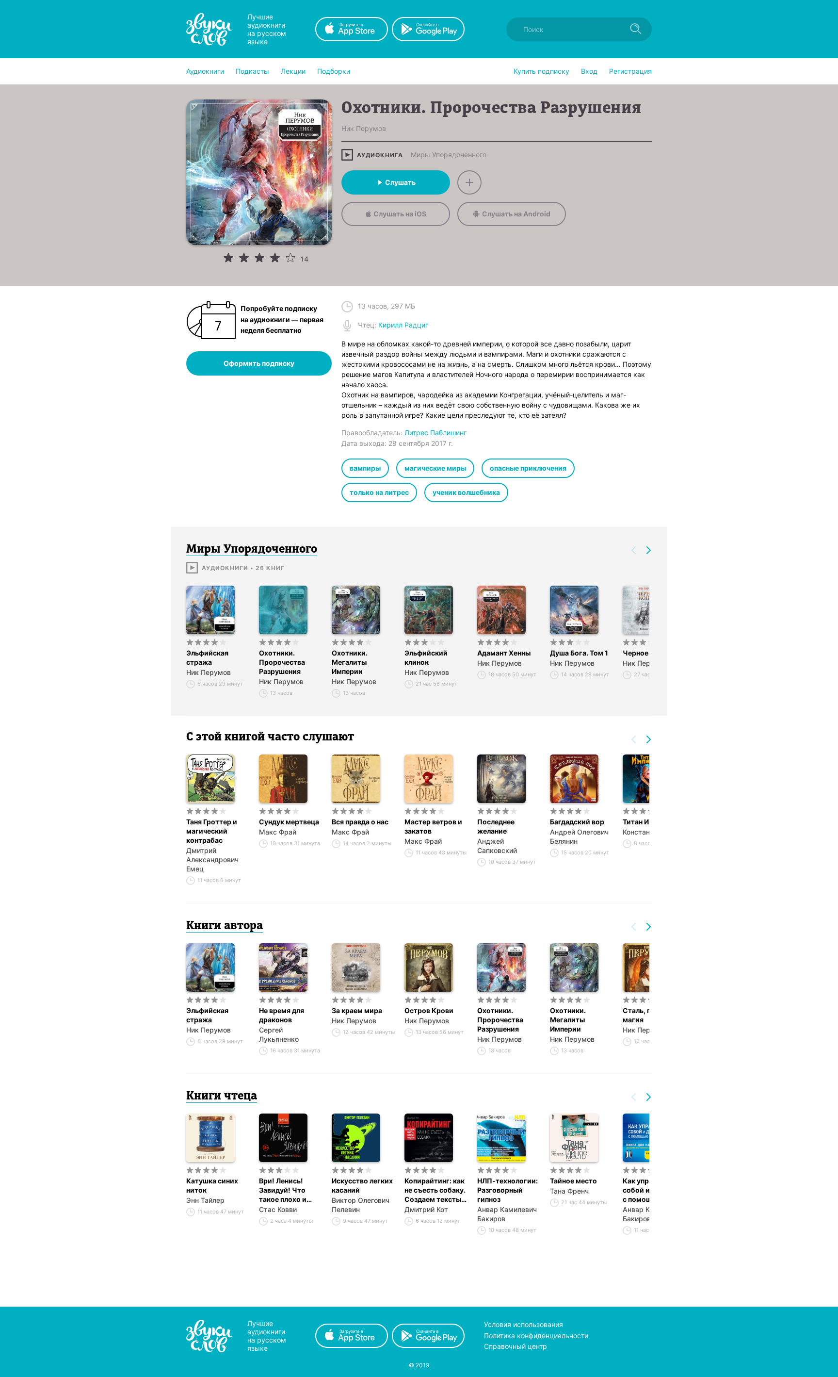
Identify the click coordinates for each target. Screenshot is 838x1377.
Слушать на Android (516, 214)
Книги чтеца (221, 1096)
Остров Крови (428, 1010)
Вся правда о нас (360, 822)
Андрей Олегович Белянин (579, 836)
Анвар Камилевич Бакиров (507, 1214)
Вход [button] (589, 71)
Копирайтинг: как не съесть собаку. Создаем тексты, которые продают (435, 1190)
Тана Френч (569, 1191)
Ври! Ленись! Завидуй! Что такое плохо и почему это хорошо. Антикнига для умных (284, 1190)
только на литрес (379, 492)
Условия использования (523, 1324)
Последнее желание (496, 826)
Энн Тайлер (205, 1200)
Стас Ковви (278, 1209)
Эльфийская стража (207, 657)
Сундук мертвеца (289, 822)
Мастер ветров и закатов (433, 826)
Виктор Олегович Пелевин (360, 1204)
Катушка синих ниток (212, 1185)
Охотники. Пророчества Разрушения (282, 662)
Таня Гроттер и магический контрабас (211, 831)
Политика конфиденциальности (536, 1335)
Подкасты (252, 71)
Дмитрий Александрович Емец (212, 859)
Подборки (333, 71)
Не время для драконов (281, 1015)
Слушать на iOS (399, 214)
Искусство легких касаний (362, 1185)
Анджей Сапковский (497, 845)
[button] (205, 71)
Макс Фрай (277, 832)
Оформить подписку (259, 363)
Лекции (293, 71)
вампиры (365, 468)
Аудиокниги (205, 71)
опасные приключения (528, 468)
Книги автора (224, 926)
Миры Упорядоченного (448, 155)
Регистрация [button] (630, 71)
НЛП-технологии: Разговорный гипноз (507, 1190)
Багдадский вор (577, 822)
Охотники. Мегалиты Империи (350, 662)
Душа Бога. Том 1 (579, 653)
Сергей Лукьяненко (279, 1034)
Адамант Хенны (504, 653)
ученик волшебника (466, 492)
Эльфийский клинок (426, 657)
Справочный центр (515, 1346)
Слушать (400, 182)
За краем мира (357, 1010)
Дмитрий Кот (426, 1209)
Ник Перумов (208, 672)
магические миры (435, 468)
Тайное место (573, 1181)
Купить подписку (541, 71)
